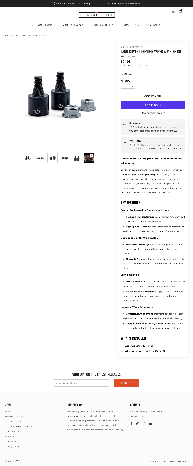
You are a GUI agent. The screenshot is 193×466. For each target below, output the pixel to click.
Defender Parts (42, 25)
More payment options (153, 113)
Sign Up (126, 383)
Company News (13, 431)
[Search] (186, 11)
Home (7, 35)
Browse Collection (14, 416)
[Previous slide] (10, 96)
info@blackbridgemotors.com (152, 145)
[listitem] (71, 3)
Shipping (125, 65)
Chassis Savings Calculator (19, 426)
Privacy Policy (12, 446)
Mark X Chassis (73, 25)
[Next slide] (107, 96)
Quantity (125, 81)
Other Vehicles (103, 25)
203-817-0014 (136, 416)
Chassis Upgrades (14, 421)
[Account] (173, 11)
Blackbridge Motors (132, 46)
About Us (129, 25)
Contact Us (153, 25)
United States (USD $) (12, 461)
